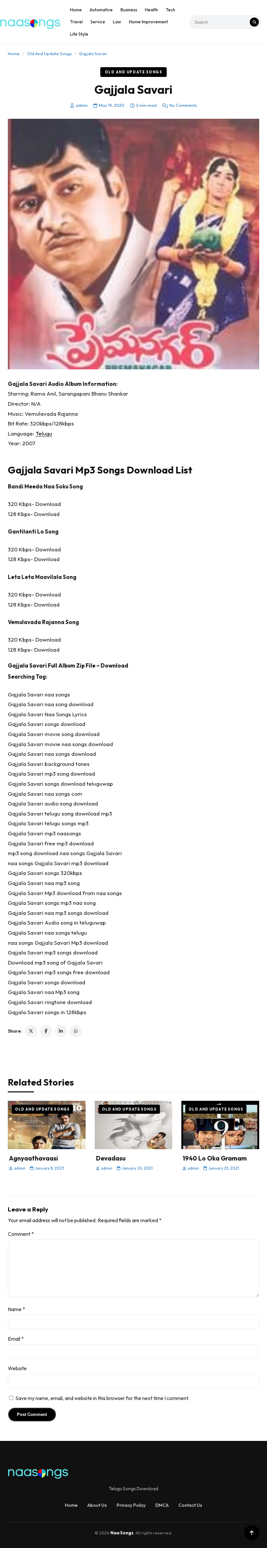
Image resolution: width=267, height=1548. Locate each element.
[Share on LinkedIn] (61, 1031)
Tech (170, 9)
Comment (21, 1234)
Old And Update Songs (49, 53)
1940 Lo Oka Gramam (215, 1158)
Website (17, 1368)
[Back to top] (251, 1532)
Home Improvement (148, 21)
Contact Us (190, 1505)
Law (117, 21)
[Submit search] (254, 22)
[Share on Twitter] (31, 1031)
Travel (76, 21)
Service (98, 21)
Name (16, 1309)
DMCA (162, 1505)
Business (128, 9)
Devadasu (111, 1158)
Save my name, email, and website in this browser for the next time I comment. (102, 1398)
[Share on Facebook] (46, 1031)
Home (76, 9)
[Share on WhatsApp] (76, 1031)
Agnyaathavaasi (33, 1158)
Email (16, 1338)
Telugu (43, 433)
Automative (101, 9)
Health (151, 9)
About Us (97, 1505)
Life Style (79, 34)
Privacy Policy (131, 1505)
